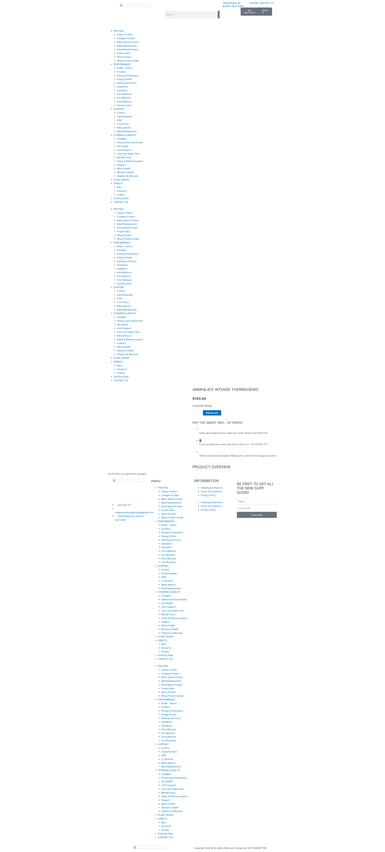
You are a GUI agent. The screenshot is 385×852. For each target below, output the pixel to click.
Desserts (122, 190)
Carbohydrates (125, 116)
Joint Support (124, 150)
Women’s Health (125, 172)
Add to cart (212, 412)
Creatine (121, 71)
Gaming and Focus (127, 83)
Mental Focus (124, 157)
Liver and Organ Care (128, 153)
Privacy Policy (208, 495)
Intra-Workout (124, 94)
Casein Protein (125, 34)
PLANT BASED (121, 179)
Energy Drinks (124, 79)
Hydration (122, 90)
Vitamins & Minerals (127, 176)
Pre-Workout (124, 97)
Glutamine (122, 86)
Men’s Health (124, 168)
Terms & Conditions (211, 491)
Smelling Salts (121, 198)
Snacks (121, 194)
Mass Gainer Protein (128, 42)
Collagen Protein (126, 38)
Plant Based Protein (127, 49)
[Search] (219, 14)
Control (121, 112)
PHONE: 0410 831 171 (262, 3)
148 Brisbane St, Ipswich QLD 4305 (233, 5)
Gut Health (122, 146)
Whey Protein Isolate (128, 60)
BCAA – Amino (124, 68)
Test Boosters (124, 105)
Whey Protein (124, 56)
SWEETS (118, 183)
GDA (119, 120)
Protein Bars (123, 53)
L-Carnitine (123, 123)
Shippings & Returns (212, 487)
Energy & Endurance (128, 75)
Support (121, 164)
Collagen (121, 138)
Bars (119, 187)
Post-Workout (124, 101)
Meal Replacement (127, 45)
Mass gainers (124, 127)
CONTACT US (121, 202)
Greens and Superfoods (130, 142)
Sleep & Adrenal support (130, 161)
